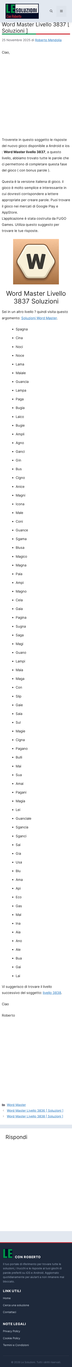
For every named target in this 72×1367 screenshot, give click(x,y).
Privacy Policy (11, 1331)
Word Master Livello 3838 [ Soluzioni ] (35, 1116)
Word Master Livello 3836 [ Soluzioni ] (35, 1110)
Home (7, 1298)
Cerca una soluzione (16, 1305)
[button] (51, 11)
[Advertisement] (36, 97)
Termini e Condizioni (16, 1345)
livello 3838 (52, 993)
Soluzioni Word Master (39, 318)
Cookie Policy (11, 1338)
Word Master (16, 1105)
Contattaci (9, 1312)
